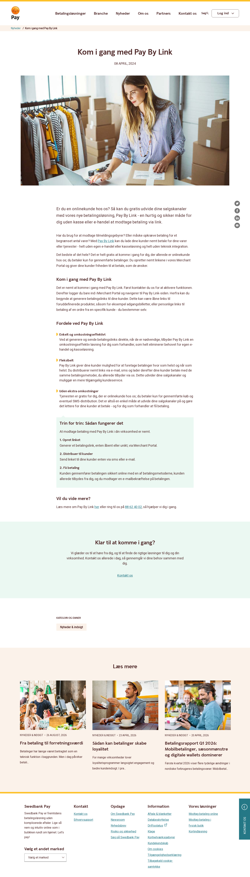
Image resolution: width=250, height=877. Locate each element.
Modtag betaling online (203, 814)
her (96, 507)
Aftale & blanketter (159, 814)
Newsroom (118, 819)
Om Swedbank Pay (123, 814)
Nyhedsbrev (118, 825)
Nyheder (123, 13)
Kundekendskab (158, 843)
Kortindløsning (198, 831)
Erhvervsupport (83, 819)
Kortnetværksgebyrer (161, 837)
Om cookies (155, 849)
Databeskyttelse (158, 819)
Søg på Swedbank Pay (125, 837)
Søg (203, 13)
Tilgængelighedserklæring (164, 855)
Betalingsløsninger (70, 13)
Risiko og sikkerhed (123, 831)
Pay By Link (106, 241)
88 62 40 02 (133, 507)
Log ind (223, 13)
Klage (151, 831)
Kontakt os (188, 13)
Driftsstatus (155, 825)
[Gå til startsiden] (15, 13)
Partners (163, 13)
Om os (143, 13)
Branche (101, 13)
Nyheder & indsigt (71, 627)
